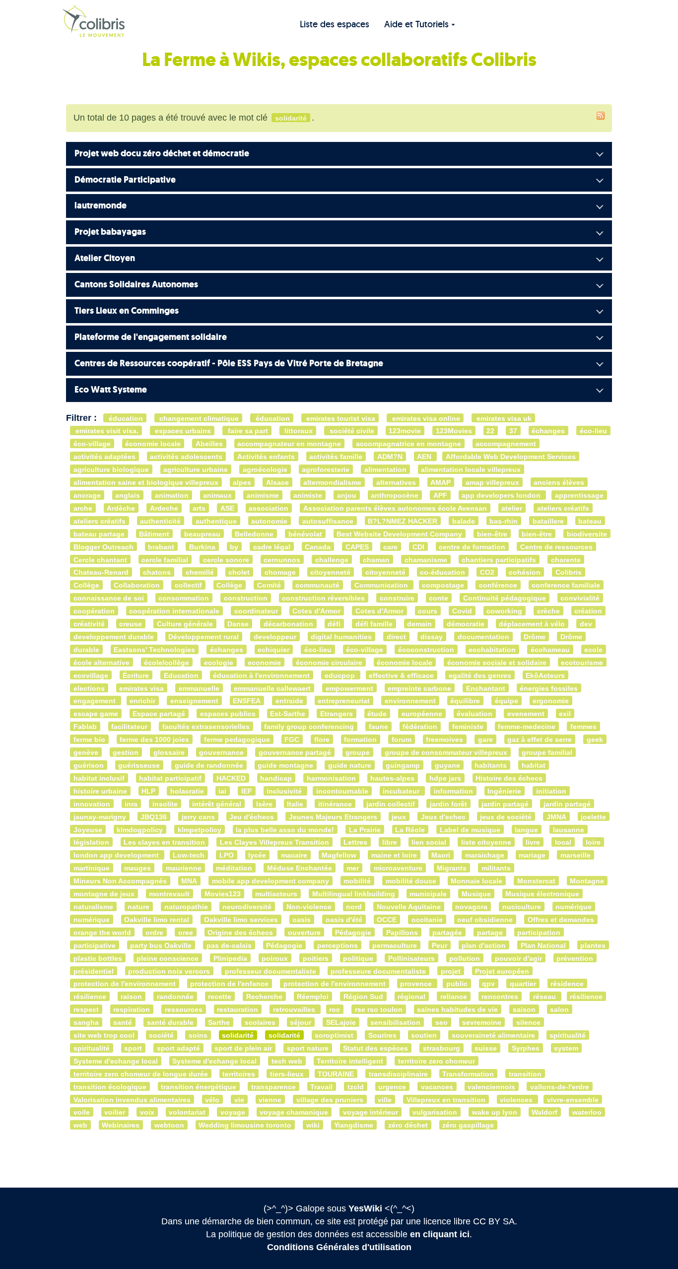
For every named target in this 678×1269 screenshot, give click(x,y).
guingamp (403, 765)
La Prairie (365, 829)
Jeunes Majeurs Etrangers (333, 816)
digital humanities (341, 637)
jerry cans (198, 816)
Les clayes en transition (164, 842)
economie (264, 662)
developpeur (275, 637)
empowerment (349, 688)
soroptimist (334, 1035)
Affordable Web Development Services (511, 457)
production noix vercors (169, 971)
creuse (130, 624)
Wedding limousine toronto (245, 1125)
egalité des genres (480, 675)
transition (525, 1073)
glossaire (169, 752)
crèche (548, 611)
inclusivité (285, 791)
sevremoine (481, 1022)
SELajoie (341, 1022)
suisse (486, 1048)
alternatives (396, 482)
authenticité (160, 521)
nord (354, 907)
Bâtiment (154, 533)
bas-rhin (503, 521)
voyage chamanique (294, 1112)
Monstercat (536, 881)
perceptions (337, 945)
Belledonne (254, 533)
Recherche (264, 997)
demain (419, 624)
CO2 (487, 572)
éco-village (92, 444)
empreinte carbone (419, 688)
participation (538, 932)
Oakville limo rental (156, 920)
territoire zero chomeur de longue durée (140, 1073)
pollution (464, 958)
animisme (263, 495)
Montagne (587, 881)
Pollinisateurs (411, 958)
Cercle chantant (100, 559)
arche (82, 508)
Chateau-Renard (101, 572)
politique (358, 958)
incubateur (402, 791)
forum (401, 739)
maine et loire (394, 855)
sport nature (308, 1048)
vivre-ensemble (573, 1099)
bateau (590, 521)
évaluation (474, 714)
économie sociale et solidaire (496, 662)
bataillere (548, 521)
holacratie (187, 791)
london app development (117, 855)
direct (396, 637)
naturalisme (93, 907)
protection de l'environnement (124, 984)
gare (485, 739)
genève (85, 752)
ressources (184, 1009)
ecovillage (90, 675)
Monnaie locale (476, 881)
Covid (462, 611)
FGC (291, 739)
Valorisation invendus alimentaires (132, 1099)
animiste (307, 495)
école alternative (101, 662)
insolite (165, 803)
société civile (351, 431)
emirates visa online (425, 418)
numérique (573, 907)
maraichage (484, 855)
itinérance (335, 803)
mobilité (357, 881)
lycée (257, 855)
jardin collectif (390, 803)
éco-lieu (593, 431)
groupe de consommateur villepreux (446, 752)
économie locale (153, 444)
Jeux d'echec (443, 816)
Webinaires (120, 1125)
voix (147, 1112)
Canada (318, 546)
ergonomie (551, 701)
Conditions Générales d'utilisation (339, 1247)
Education (181, 675)
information (453, 791)
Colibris (568, 572)
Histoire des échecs (508, 778)
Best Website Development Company (399, 533)
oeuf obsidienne (485, 920)
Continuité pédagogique (504, 598)
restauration (237, 1009)
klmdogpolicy (140, 829)
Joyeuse (87, 829)
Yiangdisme (353, 1125)
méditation (234, 868)
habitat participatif (170, 778)
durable (86, 650)
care (390, 546)
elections (89, 688)
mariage (532, 855)
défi (334, 624)
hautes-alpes (392, 778)
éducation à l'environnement (261, 675)
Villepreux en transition (446, 1099)
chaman (376, 559)
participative (94, 945)
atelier (511, 508)
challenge (331, 559)
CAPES (357, 546)
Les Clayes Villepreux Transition (274, 842)
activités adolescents (186, 457)
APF (440, 495)
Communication (382, 585)
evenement (525, 714)
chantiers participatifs (499, 559)
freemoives (444, 739)
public (457, 984)
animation (172, 495)
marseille (575, 855)
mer (352, 868)
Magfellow (339, 855)
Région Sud (363, 997)
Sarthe (219, 1022)
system (566, 1048)
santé (122, 1022)
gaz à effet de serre (539, 739)
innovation (91, 803)
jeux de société (506, 816)
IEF (246, 791)
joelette (593, 816)
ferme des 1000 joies (154, 739)
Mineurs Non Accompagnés (120, 881)
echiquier (273, 650)
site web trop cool (104, 1035)
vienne (270, 1099)
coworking (504, 611)
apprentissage (579, 495)
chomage (280, 572)
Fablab (85, 727)
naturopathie (186, 907)
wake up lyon (494, 1112)
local (563, 842)
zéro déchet (408, 1125)
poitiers (316, 958)
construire (397, 598)
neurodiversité (246, 907)
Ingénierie (504, 791)
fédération (420, 727)
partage (490, 932)
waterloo (587, 1112)
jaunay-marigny (99, 816)
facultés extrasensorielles (206, 727)
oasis (301, 920)
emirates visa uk (503, 418)
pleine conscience (167, 958)
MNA (189, 881)
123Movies (454, 431)
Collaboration (137, 585)
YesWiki (365, 1208)
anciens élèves (559, 482)
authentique (216, 521)
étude (377, 714)
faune (378, 727)
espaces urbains (182, 431)
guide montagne (285, 765)
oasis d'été (344, 920)
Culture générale (185, 624)
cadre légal (271, 546)
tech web (286, 1061)
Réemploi (313, 997)
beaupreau (202, 533)
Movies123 (222, 894)
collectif (188, 585)
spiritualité (567, 1035)
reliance (453, 997)
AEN (425, 457)
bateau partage (99, 533)
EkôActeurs (545, 675)
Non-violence (309, 907)
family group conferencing (309, 727)
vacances (437, 1086)
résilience (89, 997)
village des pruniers (329, 1099)
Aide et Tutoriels (416, 24)
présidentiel (93, 971)
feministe (467, 727)
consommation (183, 598)
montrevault (169, 894)
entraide (289, 701)
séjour (300, 1022)
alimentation (385, 469)
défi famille (374, 624)
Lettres (355, 842)
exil (565, 714)
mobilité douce (411, 881)
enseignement (194, 701)
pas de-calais (229, 945)
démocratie (465, 624)
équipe (506, 701)
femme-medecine (526, 727)
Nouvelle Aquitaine (409, 907)
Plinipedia (230, 958)
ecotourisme (582, 662)
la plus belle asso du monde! (285, 829)
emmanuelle (199, 688)
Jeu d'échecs (251, 816)
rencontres (499, 997)
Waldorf (544, 1112)
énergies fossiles (549, 688)
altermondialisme (332, 482)
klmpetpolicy (199, 829)
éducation (125, 418)
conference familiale (566, 585)
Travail (321, 1086)
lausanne (568, 829)
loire (593, 842)
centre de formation (472, 546)
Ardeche (164, 508)
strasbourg (441, 1048)
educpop (341, 675)
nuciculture (521, 907)
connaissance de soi (108, 598)
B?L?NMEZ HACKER (402, 521)
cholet (239, 572)
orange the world (102, 932)
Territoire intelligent (350, 1061)
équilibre (465, 701)
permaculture (394, 945)
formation (360, 739)
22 (490, 431)
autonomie (269, 521)
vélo (212, 1099)
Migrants (452, 868)
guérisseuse (139, 765)
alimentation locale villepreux (471, 469)
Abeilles (209, 444)
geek (595, 739)
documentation (483, 637)
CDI (418, 546)
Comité (269, 585)
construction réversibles (323, 598)
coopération (94, 611)
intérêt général (216, 803)
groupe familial (547, 752)
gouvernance (221, 752)
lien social (428, 842)
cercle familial (164, 559)
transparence (273, 1086)
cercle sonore (226, 559)
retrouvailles (295, 1009)
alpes (242, 482)
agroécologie (265, 469)
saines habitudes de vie (457, 1009)
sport (133, 1048)
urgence (392, 1086)
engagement (95, 701)
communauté (317, 585)
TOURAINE (336, 1073)
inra (131, 803)
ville (385, 1099)
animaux (217, 495)
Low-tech (188, 855)
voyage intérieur (370, 1112)
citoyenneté (330, 572)
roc (334, 1009)
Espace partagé (159, 714)
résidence (567, 984)
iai (222, 791)
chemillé (200, 572)
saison (524, 1009)
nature (138, 907)
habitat (533, 765)
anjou (346, 495)
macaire (294, 855)
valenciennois (491, 1086)
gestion (125, 752)
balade (463, 521)
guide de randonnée (209, 765)
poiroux (275, 958)
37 (513, 431)
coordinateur (256, 611)
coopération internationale (174, 611)
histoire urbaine (100, 791)
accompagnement (505, 444)
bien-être (492, 533)
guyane (447, 765)
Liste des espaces (334, 24)
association (268, 508)
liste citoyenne (486, 842)
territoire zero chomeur (436, 1061)
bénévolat (305, 533)
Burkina (202, 546)
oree (185, 932)
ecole (593, 650)
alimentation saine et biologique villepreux (145, 482)
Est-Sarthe (287, 714)
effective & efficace (401, 675)
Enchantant (485, 688)
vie (239, 1099)
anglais (127, 495)
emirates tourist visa (339, 418)
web (80, 1125)
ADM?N (390, 457)
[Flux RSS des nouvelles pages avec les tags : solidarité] (601, 116)
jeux (399, 816)
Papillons (402, 932)
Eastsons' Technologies (154, 650)
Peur (439, 945)
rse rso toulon (379, 1009)
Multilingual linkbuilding (353, 894)
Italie (295, 803)
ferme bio (89, 739)
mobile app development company (270, 881)
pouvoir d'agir (518, 958)
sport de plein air (243, 1048)
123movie (405, 431)
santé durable (170, 1022)
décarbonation (288, 624)
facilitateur (129, 727)
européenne (422, 714)
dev (586, 624)
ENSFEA (247, 701)
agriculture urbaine (195, 469)
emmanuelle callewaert (272, 688)
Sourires (382, 1035)
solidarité (238, 1035)
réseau (545, 997)
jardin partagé (505, 803)
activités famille (335, 457)
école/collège (166, 662)
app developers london (502, 495)
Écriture (136, 675)
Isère (264, 803)
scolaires (260, 1022)
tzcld (355, 1086)
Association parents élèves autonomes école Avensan (395, 508)
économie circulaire (329, 662)
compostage (443, 585)
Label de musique (470, 829)
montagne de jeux (104, 894)
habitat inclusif (99, 778)
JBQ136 (153, 816)
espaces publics (228, 714)
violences (517, 1099)
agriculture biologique (111, 469)
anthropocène (394, 495)
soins (198, 1035)
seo (441, 1022)
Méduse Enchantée (299, 868)
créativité (89, 624)
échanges (548, 431)
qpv (488, 984)
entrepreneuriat (344, 701)
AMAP (440, 482)
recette (219, 997)
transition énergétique (198, 1086)
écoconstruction (426, 650)
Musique (476, 894)
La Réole (410, 829)
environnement (410, 701)
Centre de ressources (556, 546)
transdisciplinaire (398, 1073)
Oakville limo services (241, 920)
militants (496, 868)
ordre (154, 932)
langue (526, 829)
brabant (161, 546)
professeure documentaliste (378, 971)
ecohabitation (492, 650)
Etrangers (336, 714)
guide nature (349, 765)
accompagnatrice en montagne (408, 444)
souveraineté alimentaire (493, 1035)
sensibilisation (395, 1022)
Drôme (534, 637)
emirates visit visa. (105, 431)
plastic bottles (97, 958)
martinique (91, 868)
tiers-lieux (288, 1073)
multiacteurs (276, 894)
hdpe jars (445, 778)
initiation (551, 791)
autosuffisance (327, 521)
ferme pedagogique (237, 739)
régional (411, 997)
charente (566, 559)
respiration (131, 1009)
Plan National (543, 945)
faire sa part (247, 431)
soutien (424, 1035)
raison (131, 997)
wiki (313, 1125)
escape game (95, 714)
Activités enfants (266, 457)
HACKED (231, 778)
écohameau (550, 650)
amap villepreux (492, 482)
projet (451, 971)
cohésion (525, 572)
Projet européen (502, 971)
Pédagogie (353, 932)
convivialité (580, 598)
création (588, 611)
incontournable (342, 791)
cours (427, 611)
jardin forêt (448, 803)
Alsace (277, 482)
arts (199, 508)
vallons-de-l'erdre (559, 1086)
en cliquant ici (440, 1234)
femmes (583, 727)
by (234, 546)
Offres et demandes (561, 920)
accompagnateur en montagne (289, 444)
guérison (88, 765)
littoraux (297, 431)
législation (91, 842)
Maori (440, 855)
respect (86, 1009)
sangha (86, 1022)
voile (81, 1112)
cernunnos (282, 559)
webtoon (169, 1125)
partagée (447, 932)
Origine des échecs (240, 932)
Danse (238, 624)
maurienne (184, 868)
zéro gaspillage (468, 1125)
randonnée (175, 997)
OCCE (387, 920)
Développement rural (203, 637)
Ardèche (121, 508)
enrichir (142, 701)
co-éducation (442, 572)
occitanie (427, 920)
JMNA (556, 816)
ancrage (87, 495)
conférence (498, 585)
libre (389, 842)
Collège (86, 585)
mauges (137, 868)
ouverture (304, 932)
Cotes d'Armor (316, 611)
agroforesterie (325, 469)
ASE (227, 508)
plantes (593, 945)
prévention (574, 958)
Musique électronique (542, 894)
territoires (238, 1073)
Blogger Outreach (103, 546)
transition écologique (109, 1086)
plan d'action (484, 945)
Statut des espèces (375, 1048)
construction (246, 598)
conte (438, 598)
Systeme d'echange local (115, 1061)
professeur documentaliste (270, 971)
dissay (431, 637)
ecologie (218, 662)
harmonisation (331, 778)
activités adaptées (104, 457)
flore (322, 739)
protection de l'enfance (229, 984)
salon (559, 1009)
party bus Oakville (161, 945)
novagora (471, 907)
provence (417, 984)
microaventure (398, 868)
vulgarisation (434, 1112)
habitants (491, 765)
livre (533, 842)
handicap (276, 778)
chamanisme (426, 559)
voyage (232, 1112)
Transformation (468, 1073)
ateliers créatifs (563, 508)
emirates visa (141, 688)
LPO (226, 855)
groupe (357, 752)
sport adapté (178, 1048)
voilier (114, 1112)
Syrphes (526, 1048)
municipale (428, 894)
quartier (523, 984)
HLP (148, 791)
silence (528, 1022)
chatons (157, 572)
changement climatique (198, 418)
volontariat (187, 1112)
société (161, 1035)
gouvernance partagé (295, 752)
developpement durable (113, 637)
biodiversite (587, 533)
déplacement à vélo (532, 624)
